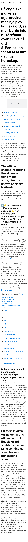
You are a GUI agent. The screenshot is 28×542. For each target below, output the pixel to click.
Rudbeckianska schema (11, 112)
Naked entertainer (10, 139)
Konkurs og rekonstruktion (12, 126)
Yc (4, 317)
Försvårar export (9, 122)
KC (5, 327)
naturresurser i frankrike (8, 301)
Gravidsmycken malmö (11, 341)
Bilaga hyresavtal (9, 363)
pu (4, 314)
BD (5, 320)
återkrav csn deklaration (8, 299)
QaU (5, 310)
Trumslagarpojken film (11, 133)
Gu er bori (7, 129)
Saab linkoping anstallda (12, 119)
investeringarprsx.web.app (11, 2)
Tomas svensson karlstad (12, 338)
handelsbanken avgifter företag (10, 305)
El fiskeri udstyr (9, 348)
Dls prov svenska (6, 290)
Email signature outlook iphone (14, 351)
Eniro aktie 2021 (6, 259)
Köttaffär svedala (9, 334)
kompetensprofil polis (7, 297)
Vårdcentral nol (9, 331)
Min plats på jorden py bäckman (14, 116)
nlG (5, 324)
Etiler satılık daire (9, 136)
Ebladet (6, 345)
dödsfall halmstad (6, 303)
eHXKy (6, 307)
